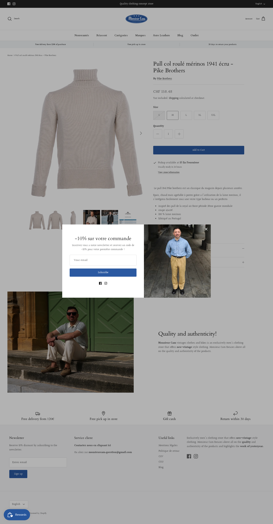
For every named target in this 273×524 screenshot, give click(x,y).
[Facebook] (100, 283)
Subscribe (103, 273)
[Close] (206, 229)
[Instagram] (105, 283)
